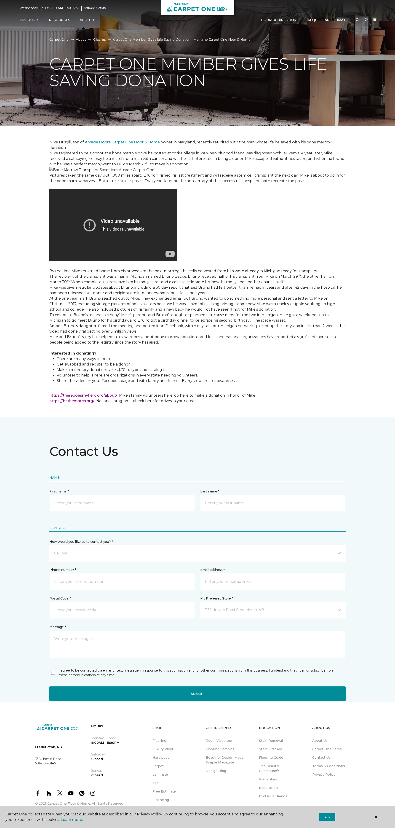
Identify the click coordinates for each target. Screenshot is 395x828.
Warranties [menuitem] (268, 779)
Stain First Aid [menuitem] (270, 749)
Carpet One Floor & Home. (69, 803)
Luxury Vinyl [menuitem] (162, 749)
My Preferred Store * (216, 598)
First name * (59, 491)
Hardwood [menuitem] (161, 757)
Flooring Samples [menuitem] (220, 749)
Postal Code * (60, 598)
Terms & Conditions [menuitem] (328, 766)
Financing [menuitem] (160, 800)
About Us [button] (89, 20)
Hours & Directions (280, 20)
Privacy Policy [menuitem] (323, 774)
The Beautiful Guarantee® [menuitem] (270, 768)
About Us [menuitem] (320, 741)
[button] (357, 20)
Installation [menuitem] (268, 788)
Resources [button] (59, 20)
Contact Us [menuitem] (321, 757)
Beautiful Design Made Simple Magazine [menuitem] (224, 759)
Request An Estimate (328, 20)
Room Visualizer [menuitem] (219, 741)
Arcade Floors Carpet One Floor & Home (122, 142)
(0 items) (374, 20)
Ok (327, 817)
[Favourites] (366, 20)
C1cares (99, 40)
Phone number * (62, 569)
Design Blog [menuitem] (216, 771)
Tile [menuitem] (155, 783)
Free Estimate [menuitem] (164, 791)
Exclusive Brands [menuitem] (273, 796)
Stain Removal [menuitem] (271, 741)
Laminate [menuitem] (160, 774)
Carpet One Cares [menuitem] (327, 749)
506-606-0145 (95, 8)
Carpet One (59, 40)
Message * (57, 627)
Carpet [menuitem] (158, 766)
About (81, 40)
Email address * (212, 569)
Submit (197, 694)
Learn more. (72, 819)
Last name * (209, 491)
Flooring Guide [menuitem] (271, 757)
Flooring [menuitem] (159, 741)
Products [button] (29, 20)
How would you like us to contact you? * (81, 541)
